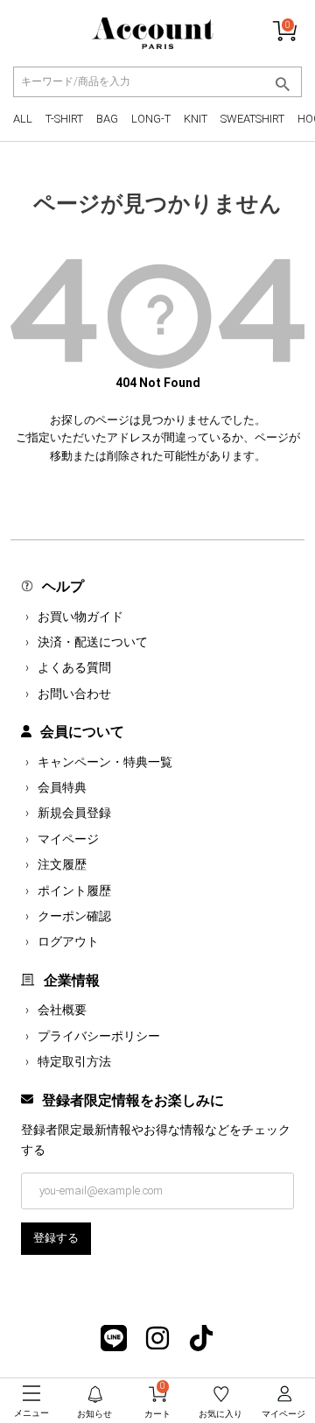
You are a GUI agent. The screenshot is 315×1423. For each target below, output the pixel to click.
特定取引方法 (74, 1061)
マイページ (68, 839)
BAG (107, 118)
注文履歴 (62, 864)
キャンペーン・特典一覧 (105, 762)
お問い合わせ (74, 694)
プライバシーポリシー (99, 1036)
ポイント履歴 (74, 891)
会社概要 (62, 1010)
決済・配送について (93, 642)
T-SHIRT (64, 118)
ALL (22, 118)
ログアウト (68, 941)
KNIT (195, 118)
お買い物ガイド (80, 616)
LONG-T (151, 118)
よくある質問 (74, 667)
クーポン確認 (74, 916)
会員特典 (62, 787)
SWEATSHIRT (252, 118)
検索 (282, 84)
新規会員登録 (74, 813)
